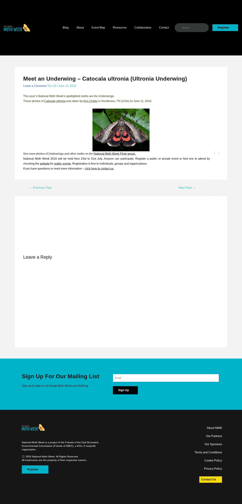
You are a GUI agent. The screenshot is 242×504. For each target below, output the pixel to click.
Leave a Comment (34, 85)
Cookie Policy (213, 460)
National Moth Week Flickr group (114, 153)
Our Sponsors (213, 444)
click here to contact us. (99, 168)
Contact (164, 27)
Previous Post (40, 187)
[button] (17, 28)
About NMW (214, 427)
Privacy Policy (213, 468)
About (80, 27)
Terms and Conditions (208, 452)
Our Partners (214, 436)
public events (62, 163)
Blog (66, 27)
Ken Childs (90, 101)
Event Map (98, 27)
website (45, 163)
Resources (119, 27)
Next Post (187, 187)
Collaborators (142, 27)
